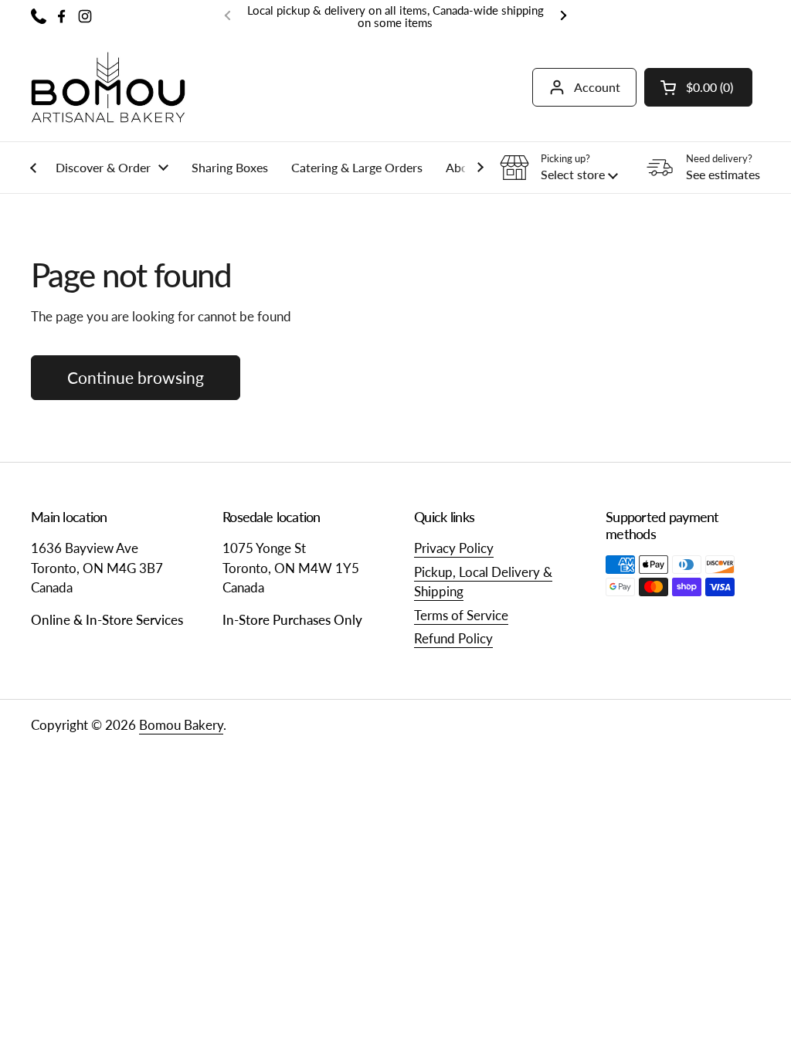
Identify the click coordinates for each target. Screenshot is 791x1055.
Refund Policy (453, 638)
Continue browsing (135, 378)
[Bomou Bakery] (108, 87)
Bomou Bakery (181, 725)
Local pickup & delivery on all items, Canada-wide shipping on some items (395, 16)
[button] (698, 87)
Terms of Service (461, 615)
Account (597, 87)
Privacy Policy (454, 548)
